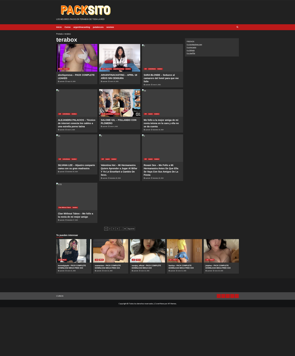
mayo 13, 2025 (71, 81)
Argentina (109, 69)
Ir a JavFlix (191, 53)
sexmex (110, 27)
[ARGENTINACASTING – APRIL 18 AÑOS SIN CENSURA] (119, 58)
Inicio (59, 27)
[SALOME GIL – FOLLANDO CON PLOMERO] (119, 103)
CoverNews (159, 303)
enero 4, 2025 (114, 126)
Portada (59, 34)
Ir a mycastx (191, 47)
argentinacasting (81, 27)
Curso (68, 27)
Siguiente (131, 229)
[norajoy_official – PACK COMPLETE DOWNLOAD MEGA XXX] (147, 251)
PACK (60, 69)
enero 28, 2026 (219, 270)
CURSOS (59, 296)
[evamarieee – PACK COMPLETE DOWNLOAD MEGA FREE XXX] (110, 251)
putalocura (98, 27)
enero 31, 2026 (71, 270)
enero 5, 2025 (157, 84)
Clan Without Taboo (65, 207)
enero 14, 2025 (114, 81)
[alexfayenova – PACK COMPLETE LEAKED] (76, 58)
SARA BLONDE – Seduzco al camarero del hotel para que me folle (161, 78)
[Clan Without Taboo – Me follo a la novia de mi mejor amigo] (76, 196)
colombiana (152, 69)
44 (125, 229)
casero (150, 114)
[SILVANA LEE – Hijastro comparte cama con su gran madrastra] (76, 148)
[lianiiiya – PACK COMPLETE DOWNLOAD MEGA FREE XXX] (184, 251)
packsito (62, 81)
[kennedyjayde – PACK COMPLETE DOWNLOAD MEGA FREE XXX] (73, 251)
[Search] (237, 27)
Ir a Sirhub (191, 50)
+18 (103, 69)
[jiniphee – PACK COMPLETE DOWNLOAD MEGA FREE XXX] (221, 251)
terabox (66, 69)
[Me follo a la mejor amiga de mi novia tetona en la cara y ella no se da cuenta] (162, 103)
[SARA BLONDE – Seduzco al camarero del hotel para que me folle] (162, 58)
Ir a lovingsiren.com (194, 44)
